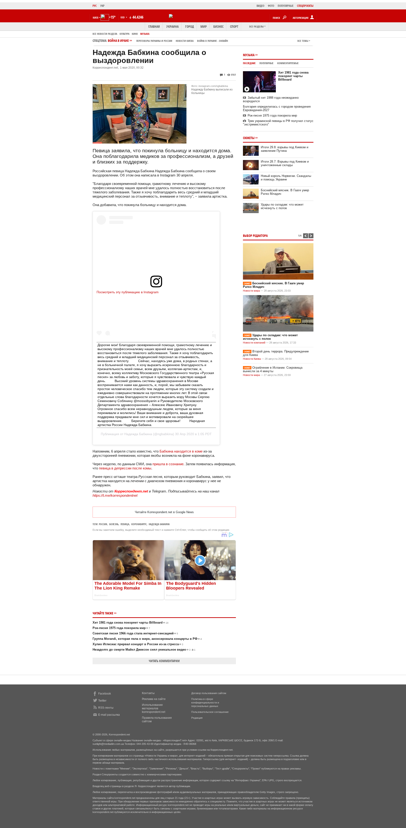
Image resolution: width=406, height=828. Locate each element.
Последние (249, 63)
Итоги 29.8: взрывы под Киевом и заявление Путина (284, 148)
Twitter (102, 700)
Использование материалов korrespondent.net (153, 708)
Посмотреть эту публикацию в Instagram (128, 292)
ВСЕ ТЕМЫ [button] (302, 41)
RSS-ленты (105, 707)
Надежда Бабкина (138, 434)
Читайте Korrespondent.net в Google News (164, 512)
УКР (102, 6)
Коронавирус (139, 524)
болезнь (113, 524)
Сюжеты (248, 138)
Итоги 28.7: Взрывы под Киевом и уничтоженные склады (285, 163)
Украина (172, 26)
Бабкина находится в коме (181, 451)
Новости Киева (252, 358)
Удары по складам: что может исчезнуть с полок (282, 206)
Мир (203, 26)
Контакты (148, 693)
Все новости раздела (105, 33)
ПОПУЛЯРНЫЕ (285, 6)
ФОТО (271, 6)
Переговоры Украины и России (154, 41)
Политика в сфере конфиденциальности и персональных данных (205, 702)
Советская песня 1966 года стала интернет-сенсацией (135, 633)
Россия (103, 524)
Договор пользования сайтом (208, 693)
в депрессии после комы (131, 468)
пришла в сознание (167, 464)
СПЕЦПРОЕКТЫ (305, 6)
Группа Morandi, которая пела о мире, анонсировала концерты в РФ (147, 639)
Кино (135, 33)
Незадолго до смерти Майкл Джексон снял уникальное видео (144, 649)
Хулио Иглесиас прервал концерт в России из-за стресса (138, 644)
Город (189, 26)
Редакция (197, 717)
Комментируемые (288, 63)
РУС (95, 6)
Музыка (144, 33)
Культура (124, 33)
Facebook (104, 693)
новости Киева (185, 41)
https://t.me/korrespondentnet (115, 495)
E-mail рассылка (109, 714)
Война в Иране (168, 40)
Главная (154, 26)
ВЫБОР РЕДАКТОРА (255, 235)
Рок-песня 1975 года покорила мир (121, 628)
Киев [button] (95, 17)
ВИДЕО (260, 6)
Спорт (234, 26)
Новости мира (251, 290)
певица (105, 468)
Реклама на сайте (154, 699)
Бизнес (218, 26)
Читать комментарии (164, 661)
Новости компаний (254, 342)
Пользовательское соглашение (210, 712)
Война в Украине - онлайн (212, 41)
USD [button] (123, 17)
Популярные (266, 63)
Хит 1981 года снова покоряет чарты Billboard (130, 622)
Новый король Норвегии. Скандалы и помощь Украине (286, 177)
